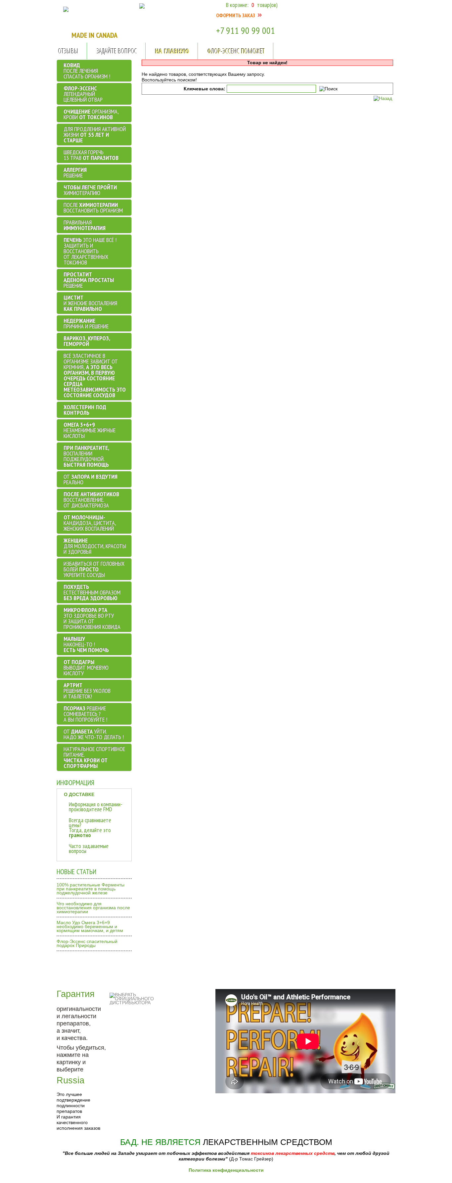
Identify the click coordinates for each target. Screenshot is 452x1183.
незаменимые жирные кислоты (89, 430)
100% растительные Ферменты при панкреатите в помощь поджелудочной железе (90, 888)
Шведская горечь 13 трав (91, 155)
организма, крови (91, 114)
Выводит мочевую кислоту (86, 667)
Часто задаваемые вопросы (89, 848)
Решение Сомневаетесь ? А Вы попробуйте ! (85, 714)
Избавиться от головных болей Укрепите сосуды (94, 569)
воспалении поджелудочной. (86, 456)
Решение (75, 172)
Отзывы (68, 51)
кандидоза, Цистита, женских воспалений (90, 523)
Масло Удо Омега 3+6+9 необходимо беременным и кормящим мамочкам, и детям (90, 926)
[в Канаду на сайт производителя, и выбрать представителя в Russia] (65, 10)
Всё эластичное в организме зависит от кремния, (95, 375)
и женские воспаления (90, 303)
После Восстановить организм (93, 207)
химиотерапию (90, 190)
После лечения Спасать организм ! (87, 71)
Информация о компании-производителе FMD (95, 807)
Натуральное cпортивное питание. (94, 757)
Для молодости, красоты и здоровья (95, 546)
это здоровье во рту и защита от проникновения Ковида (92, 618)
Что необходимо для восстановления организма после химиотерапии (93, 907)
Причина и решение (86, 323)
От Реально (90, 479)
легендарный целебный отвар (83, 94)
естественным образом (92, 592)
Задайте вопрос (117, 51)
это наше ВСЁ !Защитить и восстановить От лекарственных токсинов (90, 251)
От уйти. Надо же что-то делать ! (94, 734)
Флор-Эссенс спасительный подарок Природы (87, 943)
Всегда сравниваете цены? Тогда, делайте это (90, 827)
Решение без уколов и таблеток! (87, 691)
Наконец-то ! (86, 644)
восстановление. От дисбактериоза (91, 500)
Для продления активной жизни (95, 134)
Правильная (85, 225)
